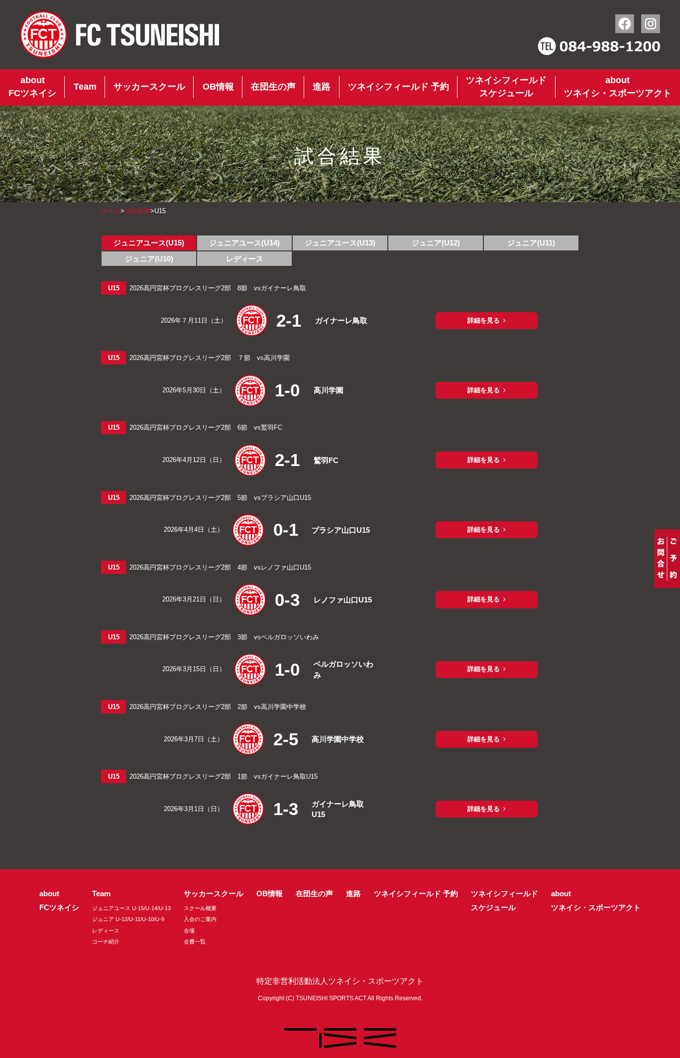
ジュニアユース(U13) (340, 242)
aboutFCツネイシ (32, 86)
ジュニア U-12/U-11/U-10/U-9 (128, 919)
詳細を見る (483, 320)
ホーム (110, 211)
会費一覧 (195, 941)
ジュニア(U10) (149, 258)
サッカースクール (149, 87)
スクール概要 (200, 908)
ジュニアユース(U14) (244, 242)
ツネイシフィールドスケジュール (506, 86)
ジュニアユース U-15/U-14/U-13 (131, 908)
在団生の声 (273, 87)
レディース (244, 258)
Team (85, 87)
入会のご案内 (200, 919)
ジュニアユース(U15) (148, 242)
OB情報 (218, 87)
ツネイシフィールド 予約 (398, 87)
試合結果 (137, 211)
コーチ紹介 (105, 941)
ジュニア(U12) (436, 242)
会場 (189, 931)
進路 (322, 87)
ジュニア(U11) (531, 242)
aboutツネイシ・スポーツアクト (618, 86)
